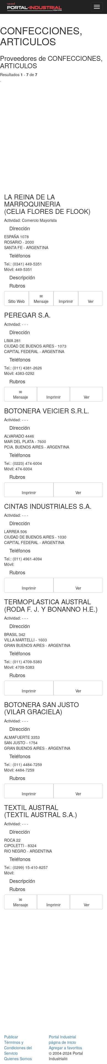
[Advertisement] (53, 132)
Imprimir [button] (66, 301)
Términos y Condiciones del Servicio (18, 1047)
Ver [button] (91, 301)
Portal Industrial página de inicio (62, 1039)
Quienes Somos (18, 1058)
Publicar (11, 1036)
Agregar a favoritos (65, 1047)
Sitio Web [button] (16, 301)
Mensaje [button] (41, 301)
